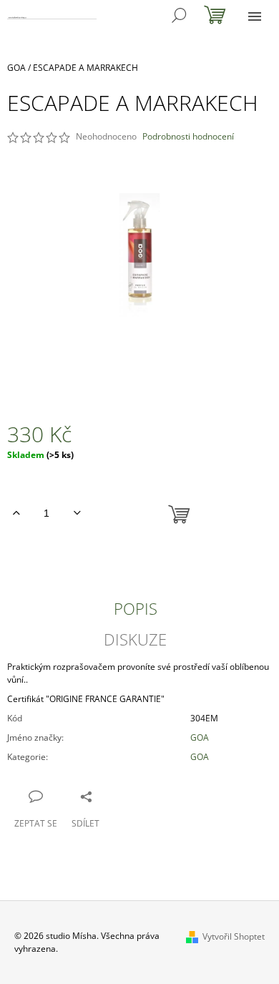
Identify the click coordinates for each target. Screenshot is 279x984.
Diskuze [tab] (135, 639)
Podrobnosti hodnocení (188, 136)
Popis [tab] (135, 608)
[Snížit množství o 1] (77, 513)
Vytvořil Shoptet (233, 936)
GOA (199, 737)
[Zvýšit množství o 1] (16, 513)
